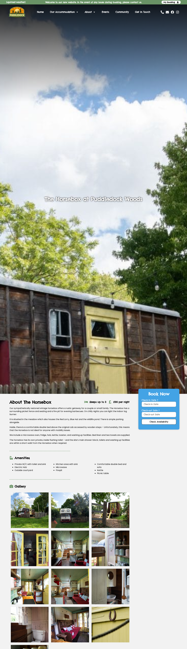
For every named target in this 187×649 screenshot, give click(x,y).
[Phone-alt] (162, 12)
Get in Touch (142, 12)
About (88, 12)
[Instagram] (177, 12)
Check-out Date (151, 410)
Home (40, 12)
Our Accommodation (62, 12)
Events (105, 12)
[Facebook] (172, 12)
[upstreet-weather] (15, 2)
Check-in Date (150, 400)
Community (122, 12)
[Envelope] (167, 12)
